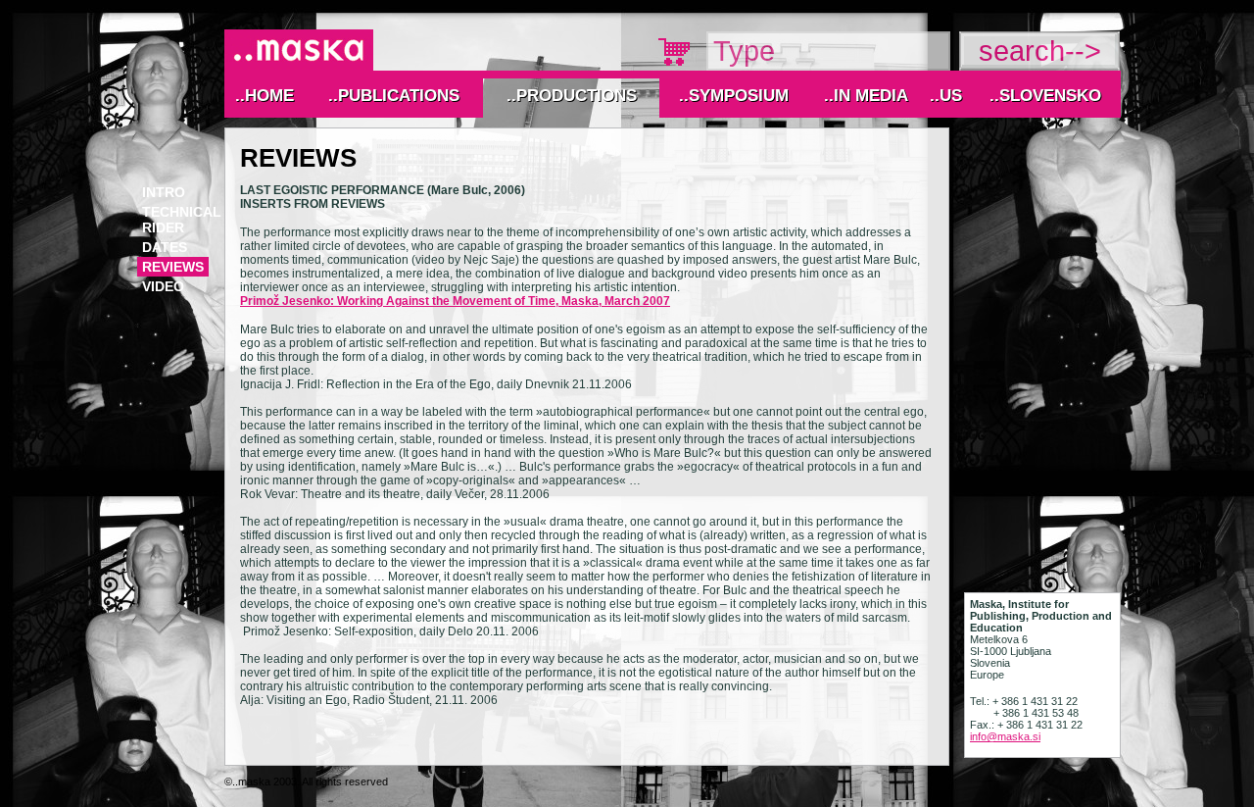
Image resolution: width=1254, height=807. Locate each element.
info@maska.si (1005, 736)
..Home (264, 95)
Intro (163, 192)
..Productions (571, 95)
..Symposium (734, 95)
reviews (173, 267)
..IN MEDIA (866, 95)
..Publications (393, 95)
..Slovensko (1045, 95)
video (163, 286)
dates (164, 247)
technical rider (181, 219)
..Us (946, 95)
